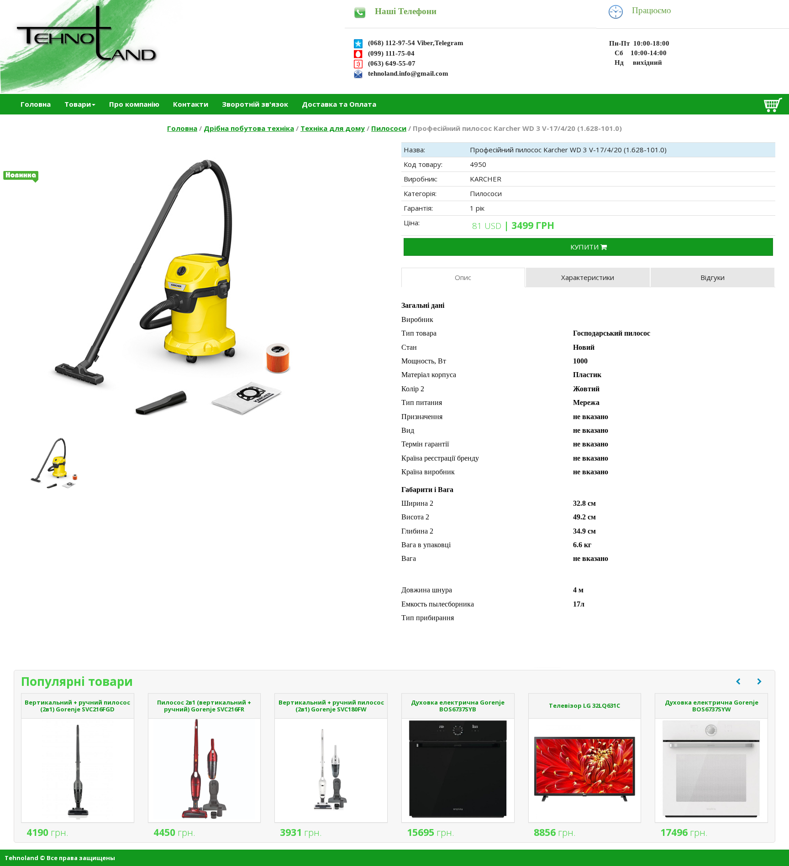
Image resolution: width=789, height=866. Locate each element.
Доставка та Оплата (339, 104)
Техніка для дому (332, 128)
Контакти (190, 104)
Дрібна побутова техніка (249, 128)
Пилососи (388, 128)
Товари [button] (77, 104)
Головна (36, 104)
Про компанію (134, 104)
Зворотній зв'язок (255, 104)
